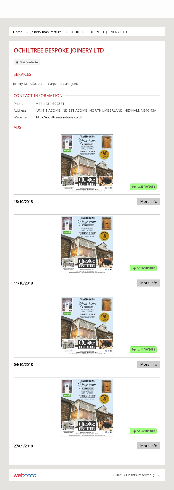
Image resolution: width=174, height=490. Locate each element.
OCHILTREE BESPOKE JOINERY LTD (98, 31)
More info (148, 201)
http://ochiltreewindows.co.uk (59, 117)
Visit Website (28, 62)
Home (18, 31)
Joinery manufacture (46, 31)
